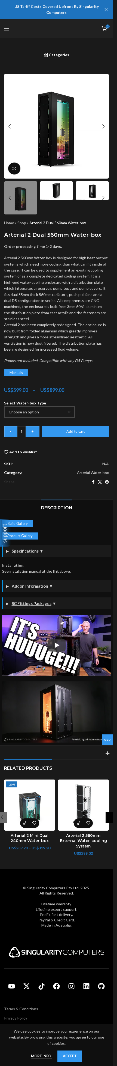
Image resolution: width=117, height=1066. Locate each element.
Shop (21, 222)
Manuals (16, 372)
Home (9, 222)
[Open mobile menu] (6, 28)
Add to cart (75, 431)
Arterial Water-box (93, 472)
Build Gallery (18, 523)
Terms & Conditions (21, 1008)
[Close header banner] (106, 9)
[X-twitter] (26, 986)
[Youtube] (12, 986)
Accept (70, 1056)
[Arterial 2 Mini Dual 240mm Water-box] (29, 805)
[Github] (101, 986)
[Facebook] (56, 986)
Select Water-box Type (25, 403)
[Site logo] (56, 28)
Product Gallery (20, 536)
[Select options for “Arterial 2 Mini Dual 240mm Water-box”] (25, 823)
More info (41, 1056)
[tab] (56, 507)
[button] (9, 126)
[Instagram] (71, 986)
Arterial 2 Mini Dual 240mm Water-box (30, 838)
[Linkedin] (86, 986)
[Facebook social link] (93, 482)
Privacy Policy (15, 1018)
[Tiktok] (41, 986)
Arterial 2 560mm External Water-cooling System (83, 841)
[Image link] (56, 951)
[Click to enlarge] (14, 169)
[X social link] (99, 482)
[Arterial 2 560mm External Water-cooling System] (83, 805)
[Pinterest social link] (106, 482)
